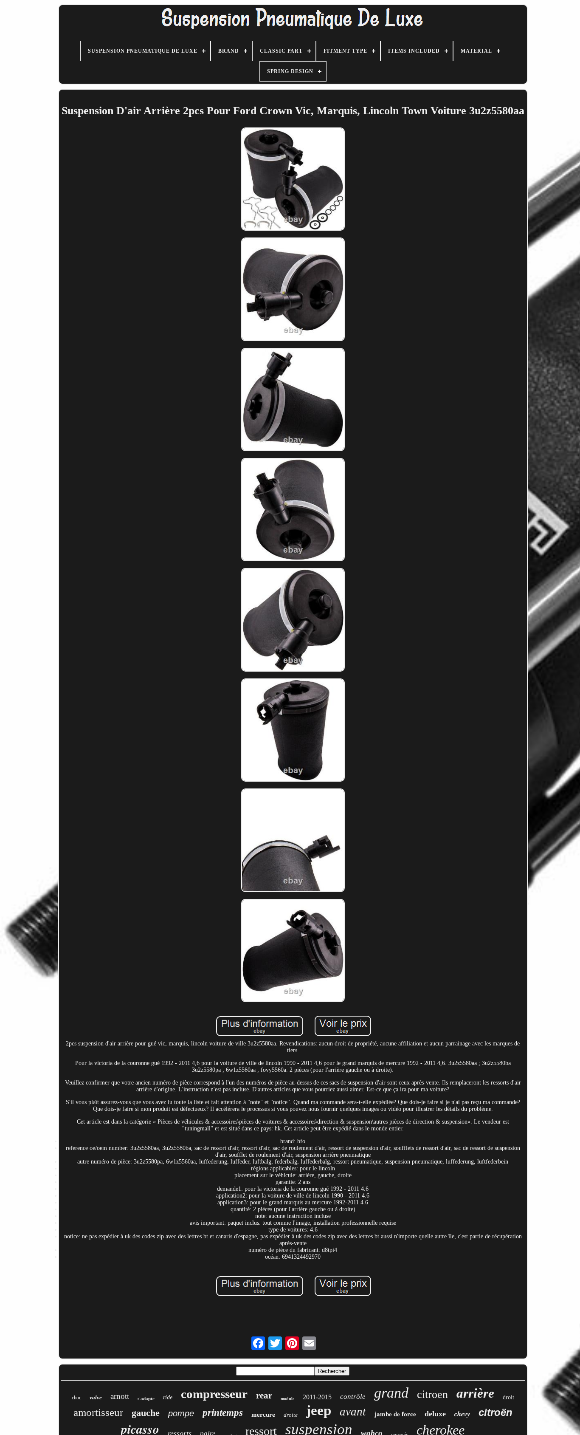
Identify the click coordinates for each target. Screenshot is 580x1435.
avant (353, 1411)
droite (291, 1415)
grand (391, 1393)
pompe (181, 1413)
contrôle (353, 1397)
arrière (475, 1393)
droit (508, 1397)
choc (76, 1398)
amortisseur (98, 1412)
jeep (318, 1410)
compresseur (214, 1394)
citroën (495, 1412)
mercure (263, 1414)
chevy (462, 1413)
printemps (223, 1412)
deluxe (435, 1414)
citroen (432, 1394)
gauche (146, 1412)
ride (167, 1397)
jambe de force (395, 1413)
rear (264, 1395)
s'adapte (146, 1398)
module (287, 1398)
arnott (119, 1396)
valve (96, 1397)
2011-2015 (317, 1397)
